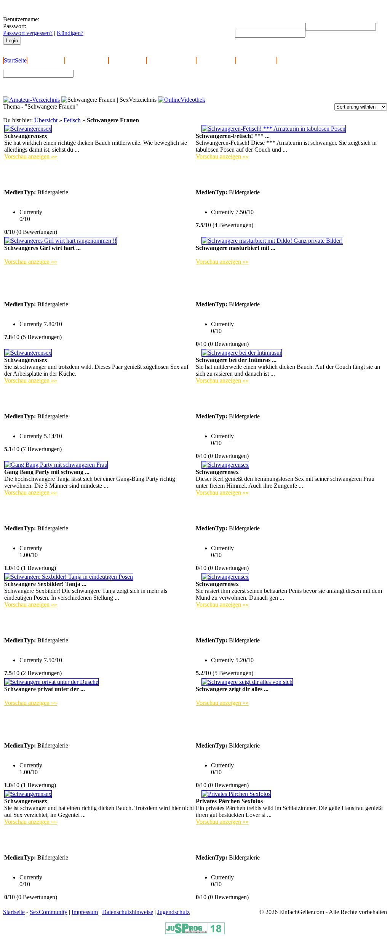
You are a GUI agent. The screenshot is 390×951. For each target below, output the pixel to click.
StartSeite (15, 60)
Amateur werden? (86, 60)
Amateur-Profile (216, 60)
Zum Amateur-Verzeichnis (109, 79)
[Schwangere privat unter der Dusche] (51, 682)
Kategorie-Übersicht (171, 60)
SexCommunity (48, 912)
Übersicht (46, 120)
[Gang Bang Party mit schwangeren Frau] (56, 464)
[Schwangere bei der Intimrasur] (241, 352)
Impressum (85, 912)
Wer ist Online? (127, 60)
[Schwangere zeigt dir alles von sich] (247, 682)
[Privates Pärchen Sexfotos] (236, 794)
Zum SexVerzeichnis (103, 86)
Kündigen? (70, 33)
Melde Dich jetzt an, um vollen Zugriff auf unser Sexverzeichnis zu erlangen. (95, 905)
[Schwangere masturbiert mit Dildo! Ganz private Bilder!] (272, 240)
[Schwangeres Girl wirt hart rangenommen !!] (60, 240)
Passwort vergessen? (28, 33)
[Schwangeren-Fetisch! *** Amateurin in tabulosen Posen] (273, 128)
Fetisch (72, 120)
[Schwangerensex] (28, 128)
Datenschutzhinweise (127, 912)
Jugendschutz (173, 912)
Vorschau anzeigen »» (30, 156)
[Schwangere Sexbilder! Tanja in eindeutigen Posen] (68, 576)
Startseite (14, 912)
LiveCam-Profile (256, 60)
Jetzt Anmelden (45, 60)
